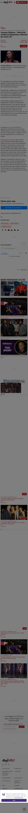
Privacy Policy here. (19, 797)
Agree (14, 800)
